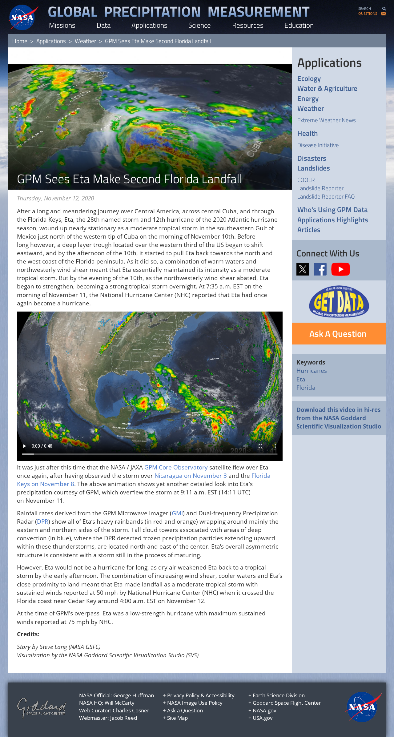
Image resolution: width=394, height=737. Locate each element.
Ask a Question (185, 710)
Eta (300, 379)
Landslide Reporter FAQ (326, 196)
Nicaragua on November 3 (191, 476)
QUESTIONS (367, 13)
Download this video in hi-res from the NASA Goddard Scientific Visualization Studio (338, 418)
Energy (308, 99)
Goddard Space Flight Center (287, 702)
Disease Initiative (318, 145)
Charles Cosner (131, 710)
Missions (62, 25)
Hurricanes (311, 371)
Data (104, 25)
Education (299, 25)
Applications (149, 25)
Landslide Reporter (320, 188)
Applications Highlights (332, 220)
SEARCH (364, 8)
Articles (308, 230)
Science (199, 25)
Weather (85, 40)
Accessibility (220, 695)
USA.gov (263, 717)
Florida (306, 388)
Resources (247, 25)
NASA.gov (264, 710)
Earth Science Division (279, 695)
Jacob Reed (123, 717)
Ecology (309, 79)
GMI (177, 513)
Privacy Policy (183, 695)
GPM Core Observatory (176, 467)
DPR (42, 522)
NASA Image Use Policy (195, 702)
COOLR (306, 179)
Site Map (177, 717)
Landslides (313, 168)
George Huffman (133, 695)
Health (307, 133)
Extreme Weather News (326, 120)
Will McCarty (120, 702)
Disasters (311, 158)
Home (19, 40)
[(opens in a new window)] (304, 269)
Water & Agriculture (327, 88)
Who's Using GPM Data (332, 210)
